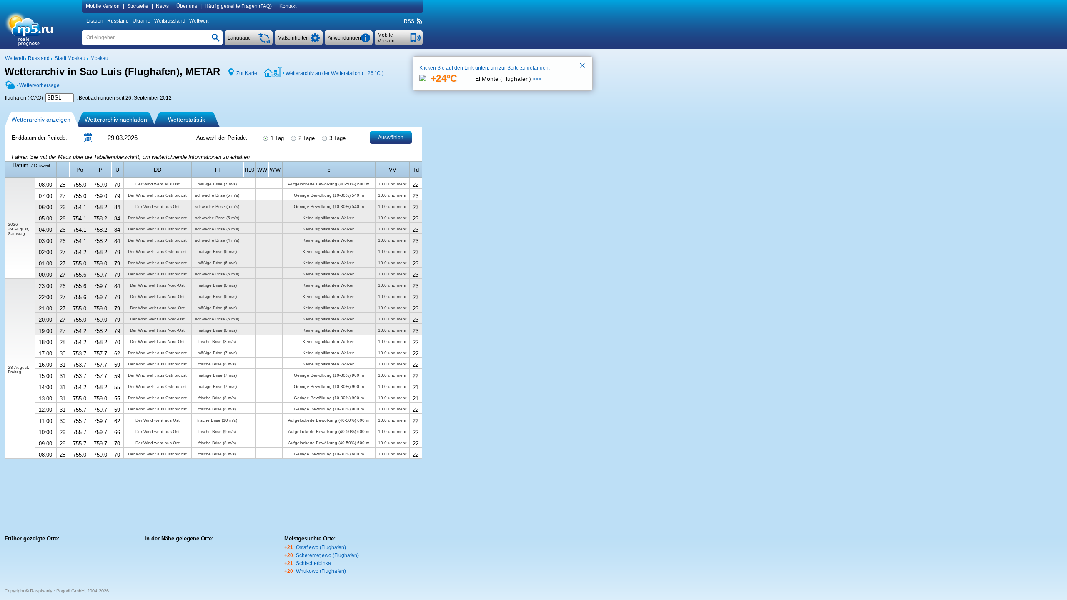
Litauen (94, 21)
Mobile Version (103, 6)
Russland (118, 21)
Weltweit (198, 21)
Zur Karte (246, 73)
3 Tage (337, 138)
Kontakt (287, 6)
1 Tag (276, 138)
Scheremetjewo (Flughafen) (327, 555)
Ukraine (141, 21)
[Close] (582, 66)
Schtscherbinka (313, 563)
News (162, 6)
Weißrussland (169, 21)
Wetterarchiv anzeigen (40, 119)
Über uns (186, 6)
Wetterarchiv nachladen (116, 119)
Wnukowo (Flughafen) (321, 571)
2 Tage (306, 138)
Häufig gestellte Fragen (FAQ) (238, 6)
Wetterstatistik (186, 119)
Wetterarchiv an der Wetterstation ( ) (334, 73)
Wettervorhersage (39, 85)
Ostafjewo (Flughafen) (321, 547)
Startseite (137, 6)
